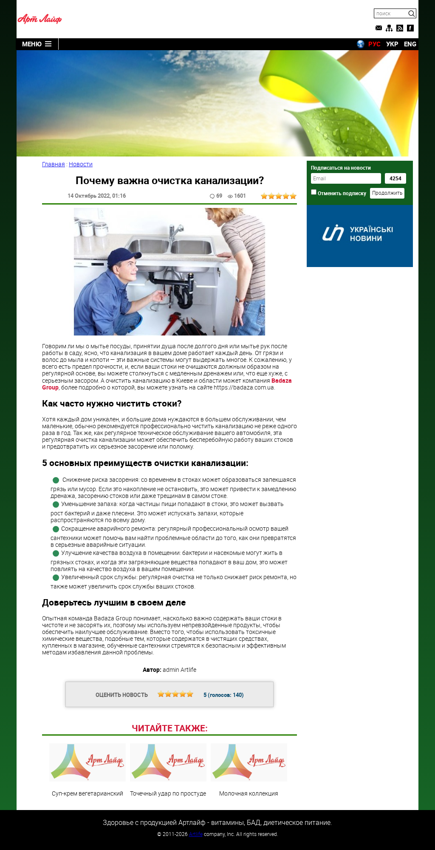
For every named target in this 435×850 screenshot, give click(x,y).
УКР (392, 44)
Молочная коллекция (248, 793)
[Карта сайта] (389, 28)
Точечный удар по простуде (168, 793)
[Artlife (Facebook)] (410, 28)
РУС (374, 44)
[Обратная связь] (378, 28)
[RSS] (399, 28)
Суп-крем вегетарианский (87, 793)
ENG (410, 44)
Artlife (196, 833)
